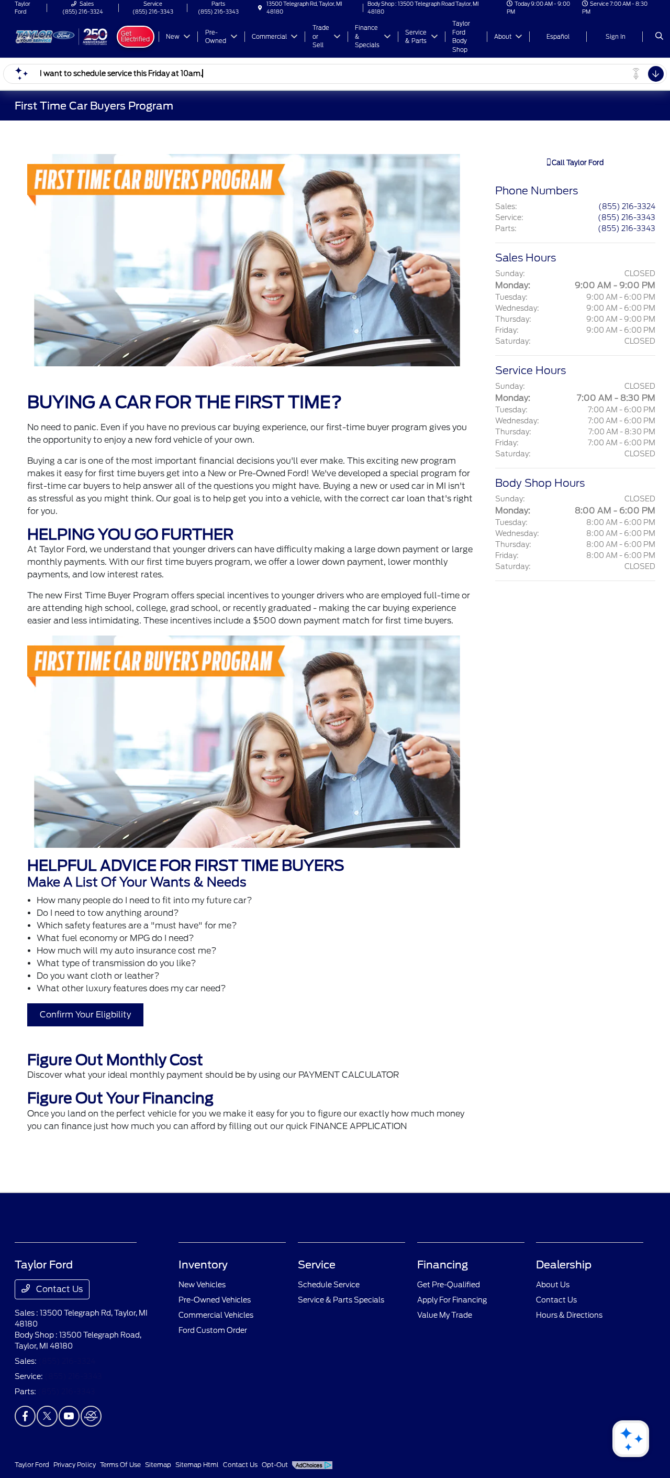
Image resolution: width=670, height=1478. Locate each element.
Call (577, 163)
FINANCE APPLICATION (358, 1126)
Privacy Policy (74, 1465)
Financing (442, 1264)
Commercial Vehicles (215, 1315)
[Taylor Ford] (62, 36)
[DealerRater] (91, 1416)
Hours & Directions (569, 1315)
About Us (553, 1284)
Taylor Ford (32, 1465)
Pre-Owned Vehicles (214, 1300)
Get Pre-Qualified (448, 1284)
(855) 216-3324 (626, 206)
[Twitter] (47, 1416)
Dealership (563, 1264)
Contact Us (58, 1289)
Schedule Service (329, 1284)
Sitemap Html (197, 1465)
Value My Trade (444, 1315)
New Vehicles (202, 1284)
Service (317, 1264)
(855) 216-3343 (626, 217)
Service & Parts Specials (341, 1300)
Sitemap (158, 1465)
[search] (659, 36)
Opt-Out (275, 1465)
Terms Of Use (120, 1465)
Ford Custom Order (212, 1330)
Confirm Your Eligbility (85, 1015)
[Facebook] (25, 1416)
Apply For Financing (452, 1300)
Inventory (203, 1264)
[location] (260, 8)
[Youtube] (69, 1416)
